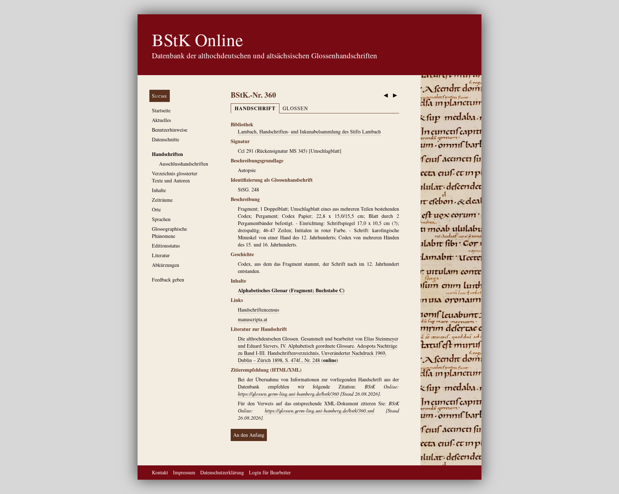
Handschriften (167, 154)
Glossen (295, 108)
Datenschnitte (165, 139)
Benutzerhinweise (169, 129)
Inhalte (159, 190)
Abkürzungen (165, 264)
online (329, 360)
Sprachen (161, 219)
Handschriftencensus (258, 309)
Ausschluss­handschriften (183, 163)
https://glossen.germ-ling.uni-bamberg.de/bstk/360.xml (319, 410)
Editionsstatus (166, 245)
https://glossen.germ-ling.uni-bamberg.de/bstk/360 (288, 393)
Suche (159, 95)
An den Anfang (248, 434)
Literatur (161, 255)
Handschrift (255, 108)
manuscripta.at (252, 319)
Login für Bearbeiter (270, 472)
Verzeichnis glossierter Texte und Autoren (174, 177)
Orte (156, 209)
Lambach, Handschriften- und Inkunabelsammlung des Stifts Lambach (309, 131)
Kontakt (160, 472)
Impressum (184, 472)
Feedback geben (168, 279)
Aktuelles (161, 120)
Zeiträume (162, 199)
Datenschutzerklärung (222, 472)
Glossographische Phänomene (169, 232)
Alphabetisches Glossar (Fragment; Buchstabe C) (291, 290)
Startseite (161, 110)
